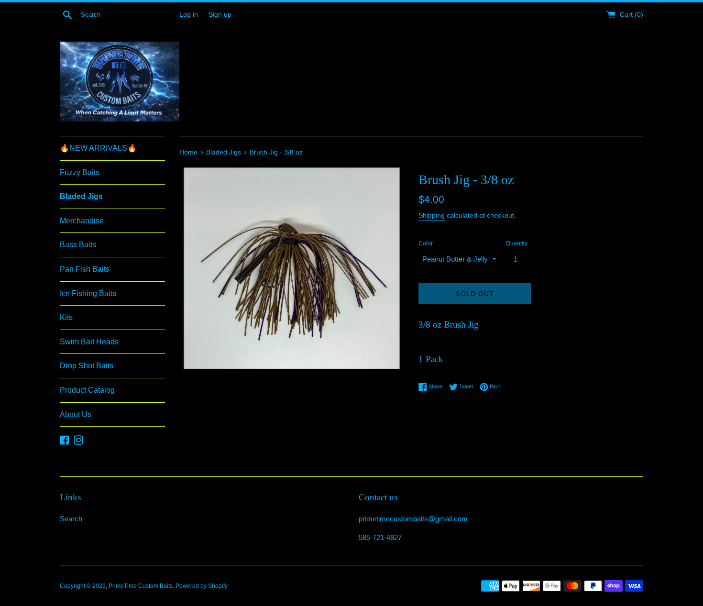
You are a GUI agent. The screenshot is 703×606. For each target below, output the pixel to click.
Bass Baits (78, 245)
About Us (75, 414)
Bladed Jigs (81, 196)
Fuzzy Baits (79, 172)
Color (425, 243)
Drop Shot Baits (86, 366)
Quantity (516, 243)
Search (71, 519)
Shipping (431, 215)
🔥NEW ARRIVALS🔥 (98, 148)
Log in (188, 14)
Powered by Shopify (202, 586)
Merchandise (82, 221)
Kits (66, 317)
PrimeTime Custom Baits (141, 586)
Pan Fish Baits (85, 269)
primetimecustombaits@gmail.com (413, 519)
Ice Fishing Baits (88, 293)
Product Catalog (87, 390)
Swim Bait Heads (89, 342)
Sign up (220, 14)
